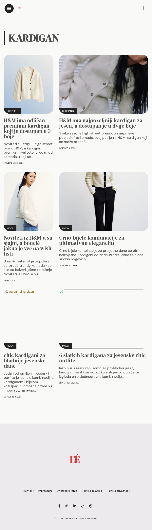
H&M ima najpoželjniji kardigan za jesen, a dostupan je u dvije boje (100, 123)
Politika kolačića (92, 491)
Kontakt (29, 491)
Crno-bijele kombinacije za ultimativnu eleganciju (91, 240)
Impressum (45, 491)
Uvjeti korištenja (67, 491)
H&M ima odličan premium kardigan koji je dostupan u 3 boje (27, 128)
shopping (12, 111)
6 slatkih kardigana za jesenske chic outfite (102, 358)
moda (10, 228)
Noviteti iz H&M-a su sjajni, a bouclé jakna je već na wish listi (28, 245)
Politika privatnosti (118, 491)
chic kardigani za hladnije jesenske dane (25, 361)
